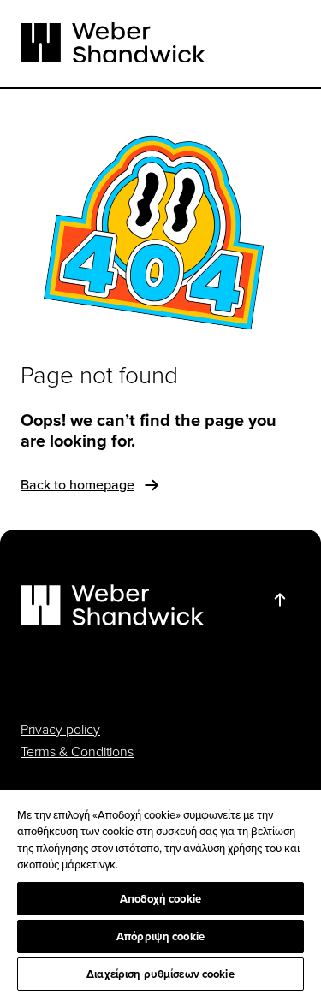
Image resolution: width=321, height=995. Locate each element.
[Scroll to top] (280, 600)
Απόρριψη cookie (160, 936)
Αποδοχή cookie (160, 899)
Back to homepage (77, 484)
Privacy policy (60, 729)
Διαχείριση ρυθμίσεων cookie (160, 974)
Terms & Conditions (77, 751)
